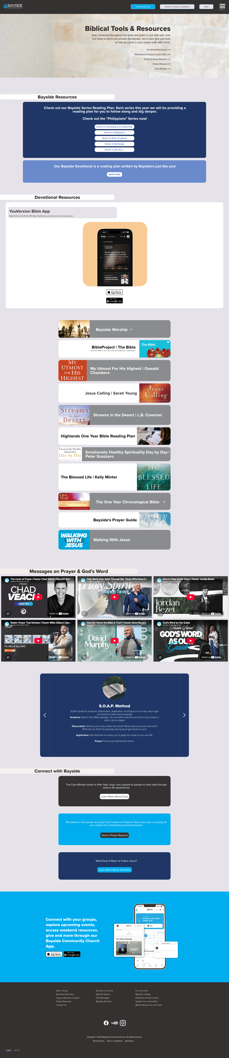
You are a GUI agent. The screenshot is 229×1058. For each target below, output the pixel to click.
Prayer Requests (63, 1001)
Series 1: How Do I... (114, 149)
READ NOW (114, 174)
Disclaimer (129, 1041)
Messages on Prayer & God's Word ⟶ (153, 54)
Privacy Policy (98, 1041)
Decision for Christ (104, 990)
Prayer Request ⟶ (162, 63)
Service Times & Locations (177, 6)
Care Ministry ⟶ (163, 68)
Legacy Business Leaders (68, 998)
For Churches (141, 990)
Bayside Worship (103, 1001)
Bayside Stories (103, 994)
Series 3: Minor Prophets (114, 138)
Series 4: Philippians (114, 132)
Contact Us (61, 1005)
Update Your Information (146, 1001)
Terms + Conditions (115, 1041)
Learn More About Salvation (115, 870)
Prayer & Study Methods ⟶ (157, 59)
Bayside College (143, 994)
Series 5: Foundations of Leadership (114, 126)
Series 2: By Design (114, 143)
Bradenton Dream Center (147, 998)
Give (206, 6)
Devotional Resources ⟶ (159, 49)
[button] (222, 7)
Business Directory (64, 994)
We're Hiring (62, 990)
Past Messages (102, 998)
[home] (13, 6)
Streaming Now (143, 6)
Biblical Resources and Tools (148, 1005)
